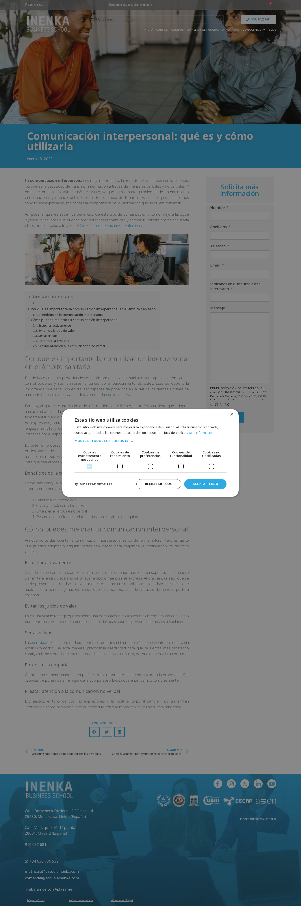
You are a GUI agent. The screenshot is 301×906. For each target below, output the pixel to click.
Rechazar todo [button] (159, 484)
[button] (150, 441)
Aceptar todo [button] (205, 484)
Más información (201, 433)
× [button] (231, 414)
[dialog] (150, 453)
